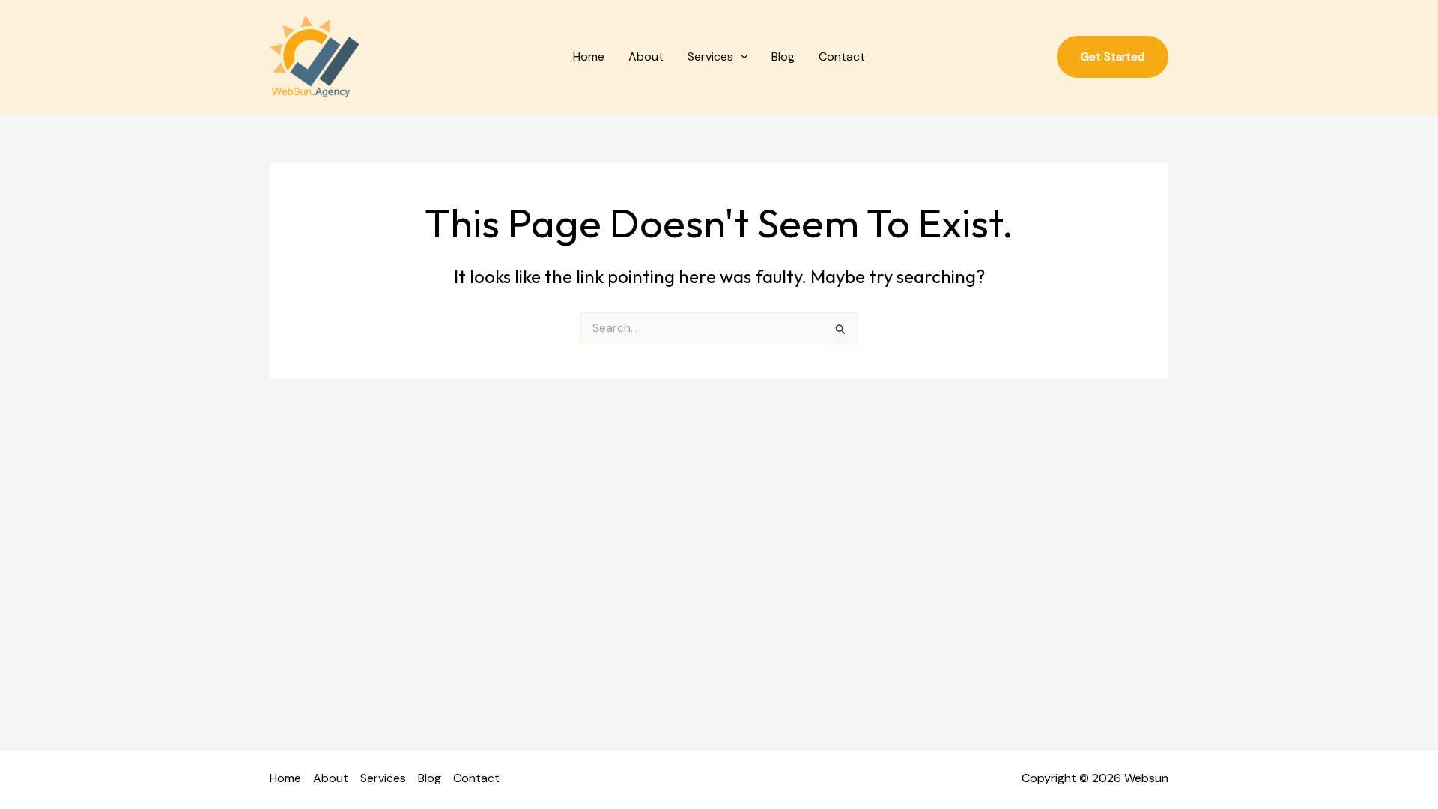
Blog (783, 56)
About (646, 56)
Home (588, 56)
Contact (842, 56)
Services (710, 56)
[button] (740, 57)
